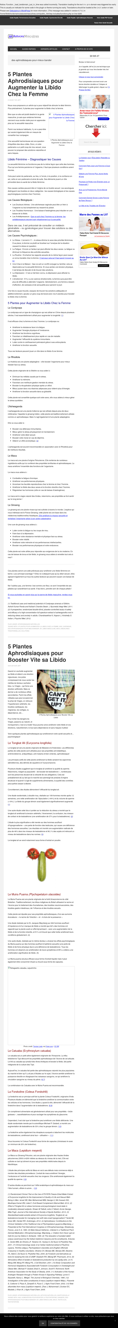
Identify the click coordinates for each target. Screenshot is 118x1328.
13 (35, 1188)
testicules (62, 1300)
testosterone (13, 1302)
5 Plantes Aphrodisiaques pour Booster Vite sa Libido (37, 652)
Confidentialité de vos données (64, 1323)
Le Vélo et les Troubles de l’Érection (92, 205)
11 (52, 1135)
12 (25, 1179)
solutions (25, 631)
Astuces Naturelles (48, 1295)
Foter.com (49, 1046)
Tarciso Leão (38, 1046)
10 (60, 1126)
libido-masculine (49, 628)
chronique (67, 626)
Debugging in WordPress (20, 10)
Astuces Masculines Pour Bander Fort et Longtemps (23, 37)
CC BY (56, 1046)
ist (41, 628)
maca (58, 628)
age (60, 626)
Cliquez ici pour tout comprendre (91, 77)
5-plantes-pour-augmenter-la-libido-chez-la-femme (38, 626)
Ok (43, 1323)
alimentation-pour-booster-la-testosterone (39, 1297)
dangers (61, 1297)
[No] (115, 1321)
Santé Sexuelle (63, 1295)
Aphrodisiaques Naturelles (29, 624)
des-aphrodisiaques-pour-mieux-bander (23, 628)
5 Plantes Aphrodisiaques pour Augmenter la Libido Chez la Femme (35, 84)
